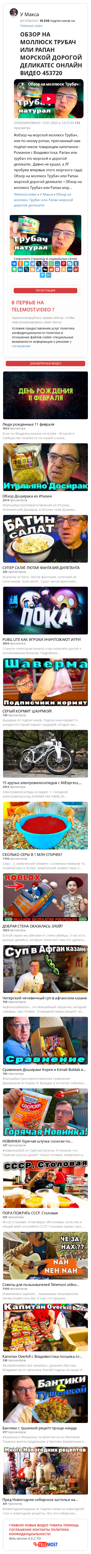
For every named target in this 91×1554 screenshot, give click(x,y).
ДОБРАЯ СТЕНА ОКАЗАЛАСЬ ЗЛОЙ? (32, 926)
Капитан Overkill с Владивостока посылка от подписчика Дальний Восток (40, 1356)
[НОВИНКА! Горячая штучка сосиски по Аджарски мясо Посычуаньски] (45, 1113)
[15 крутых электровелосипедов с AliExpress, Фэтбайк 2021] (45, 754)
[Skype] (69, 263)
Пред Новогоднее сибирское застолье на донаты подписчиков (38, 1499)
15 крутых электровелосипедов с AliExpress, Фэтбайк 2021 (40, 782)
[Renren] (69, 269)
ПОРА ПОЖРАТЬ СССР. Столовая (30, 1213)
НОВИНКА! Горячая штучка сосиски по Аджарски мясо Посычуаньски (36, 1141)
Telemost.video (31, 26)
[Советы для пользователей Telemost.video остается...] (45, 1256)
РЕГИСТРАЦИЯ (45, 290)
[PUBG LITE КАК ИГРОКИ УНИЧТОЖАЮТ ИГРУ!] (45, 611)
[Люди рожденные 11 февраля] (45, 396)
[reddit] (51, 269)
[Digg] (45, 269)
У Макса (29, 14)
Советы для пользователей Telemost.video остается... (39, 1284)
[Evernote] (14, 269)
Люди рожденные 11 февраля (28, 424)
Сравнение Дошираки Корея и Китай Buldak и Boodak (42, 1069)
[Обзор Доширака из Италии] (45, 468)
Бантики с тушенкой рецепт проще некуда (39, 1428)
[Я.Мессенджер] (26, 263)
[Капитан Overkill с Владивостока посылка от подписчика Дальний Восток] (45, 1328)
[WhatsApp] (51, 263)
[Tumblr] (76, 263)
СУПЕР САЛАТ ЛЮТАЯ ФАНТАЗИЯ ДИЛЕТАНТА (41, 567)
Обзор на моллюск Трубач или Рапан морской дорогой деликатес (43, 200)
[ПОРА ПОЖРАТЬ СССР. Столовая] (45, 1185)
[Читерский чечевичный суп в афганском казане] (45, 970)
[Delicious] (39, 269)
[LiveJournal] (26, 269)
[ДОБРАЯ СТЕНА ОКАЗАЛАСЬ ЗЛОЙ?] (45, 898)
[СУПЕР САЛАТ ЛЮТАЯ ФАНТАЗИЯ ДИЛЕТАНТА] (45, 539)
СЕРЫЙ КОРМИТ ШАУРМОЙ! (27, 711)
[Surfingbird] (42, 275)
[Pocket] (57, 269)
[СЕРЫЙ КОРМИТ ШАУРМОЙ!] (45, 683)
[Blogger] (32, 269)
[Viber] (45, 263)
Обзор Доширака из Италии (27, 496)
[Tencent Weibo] (48, 275)
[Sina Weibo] (76, 269)
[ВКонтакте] (14, 263)
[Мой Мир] (57, 263)
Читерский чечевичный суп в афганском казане (44, 998)
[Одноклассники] (20, 263)
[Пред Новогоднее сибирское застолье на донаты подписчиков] (45, 1471)
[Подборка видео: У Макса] (14, 12)
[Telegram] (32, 263)
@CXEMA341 (30, 21)
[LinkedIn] (20, 269)
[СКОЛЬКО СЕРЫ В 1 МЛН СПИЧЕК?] (45, 826)
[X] (39, 263)
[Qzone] (63, 269)
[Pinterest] (63, 263)
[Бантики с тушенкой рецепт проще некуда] (45, 1400)
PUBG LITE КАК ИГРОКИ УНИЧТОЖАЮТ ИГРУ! (41, 639)
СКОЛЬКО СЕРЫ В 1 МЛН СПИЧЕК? (32, 854)
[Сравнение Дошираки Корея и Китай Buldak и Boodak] (45, 1041)
